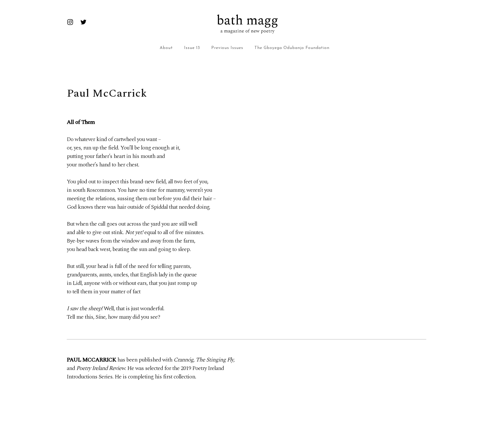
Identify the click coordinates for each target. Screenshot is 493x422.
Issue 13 (192, 48)
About (166, 48)
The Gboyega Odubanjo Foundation (291, 48)
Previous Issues (227, 48)
